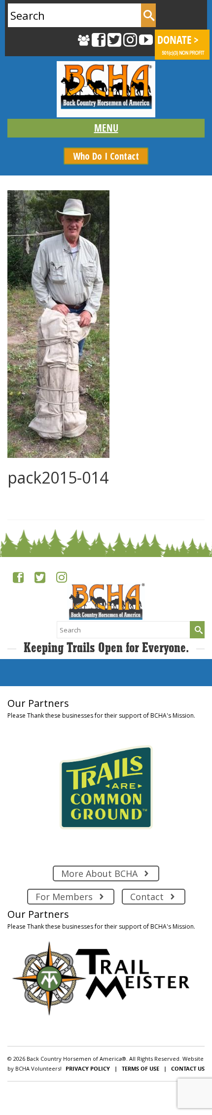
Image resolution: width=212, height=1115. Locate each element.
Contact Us (188, 1068)
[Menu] (106, 128)
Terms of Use (140, 1068)
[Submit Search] (148, 15)
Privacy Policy (88, 1068)
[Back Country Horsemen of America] (106, 89)
